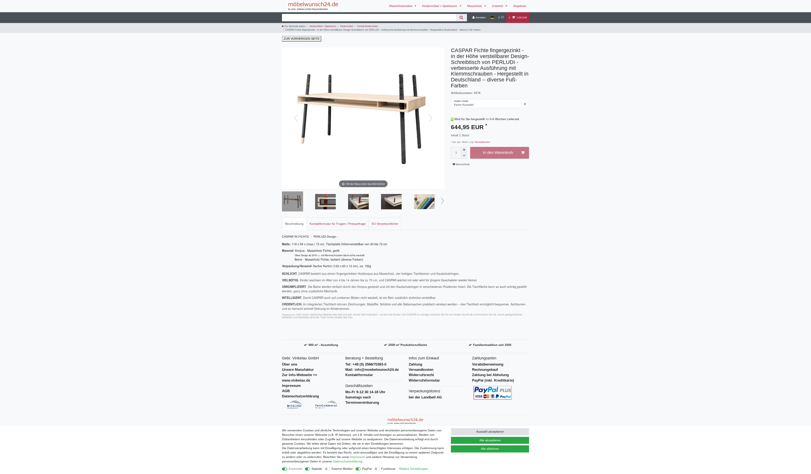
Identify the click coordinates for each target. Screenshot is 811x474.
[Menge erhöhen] (464, 150)
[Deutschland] (492, 17)
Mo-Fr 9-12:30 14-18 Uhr (365, 392)
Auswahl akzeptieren (490, 431)
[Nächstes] (430, 118)
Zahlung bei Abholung (490, 375)
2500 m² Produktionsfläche (407, 345)
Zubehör (498, 6)
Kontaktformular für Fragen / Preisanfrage (338, 223)
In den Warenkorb (498, 152)
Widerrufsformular (424, 380)
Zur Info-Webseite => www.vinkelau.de (299, 377)
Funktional (388, 468)
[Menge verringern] (464, 156)
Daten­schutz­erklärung (347, 461)
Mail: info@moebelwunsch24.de (372, 370)
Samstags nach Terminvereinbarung (362, 400)
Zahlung (415, 364)
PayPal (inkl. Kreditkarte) (493, 380)
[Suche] (461, 17)
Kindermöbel (346, 26)
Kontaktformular (359, 375)
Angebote (519, 6)
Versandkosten (482, 142)
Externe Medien (342, 468)
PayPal (366, 468)
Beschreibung (294, 223)
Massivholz (475, 6)
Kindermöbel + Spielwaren (440, 6)
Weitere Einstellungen (413, 468)
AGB (286, 391)
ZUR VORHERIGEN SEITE (302, 38)
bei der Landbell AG (425, 397)
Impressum (291, 386)
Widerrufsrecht (421, 375)
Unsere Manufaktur (298, 370)
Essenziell (295, 468)
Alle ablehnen (490, 448)
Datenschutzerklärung (300, 396)
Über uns (289, 364)
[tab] (294, 223)
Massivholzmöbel (401, 6)
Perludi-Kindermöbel (367, 26)
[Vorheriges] (296, 118)
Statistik (317, 468)
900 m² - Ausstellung (323, 345)
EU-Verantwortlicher (385, 223)
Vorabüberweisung (487, 364)
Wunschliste (462, 164)
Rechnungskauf (485, 370)
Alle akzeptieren (490, 440)
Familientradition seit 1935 (492, 345)
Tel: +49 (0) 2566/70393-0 (365, 364)
